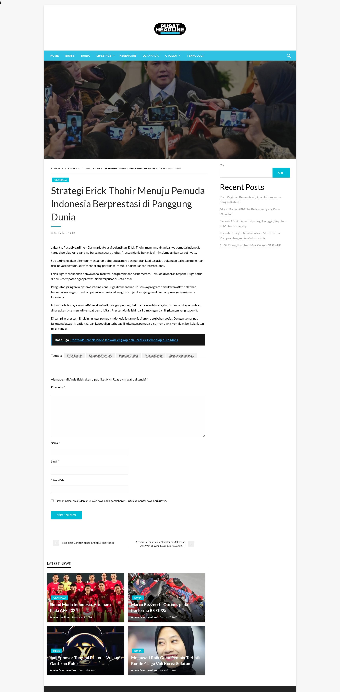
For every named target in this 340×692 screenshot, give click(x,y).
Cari (222, 165)
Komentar (58, 387)
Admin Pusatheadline (144, 617)
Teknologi (195, 55)
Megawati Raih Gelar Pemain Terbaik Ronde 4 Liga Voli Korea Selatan (165, 660)
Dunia (85, 55)
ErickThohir (74, 355)
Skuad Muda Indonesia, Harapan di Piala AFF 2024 (82, 607)
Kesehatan (127, 55)
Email (55, 461)
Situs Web (57, 480)
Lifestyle (103, 55)
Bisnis (69, 55)
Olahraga (151, 55)
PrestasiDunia (154, 355)
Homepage (57, 168)
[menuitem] (54, 56)
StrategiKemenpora (181, 355)
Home (54, 55)
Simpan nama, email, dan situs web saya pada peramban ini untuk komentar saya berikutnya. (111, 500)
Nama (55, 442)
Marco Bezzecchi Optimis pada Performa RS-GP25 (159, 607)
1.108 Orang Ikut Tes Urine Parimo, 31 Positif (250, 245)
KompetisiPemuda (100, 355)
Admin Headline (60, 617)
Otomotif (172, 55)
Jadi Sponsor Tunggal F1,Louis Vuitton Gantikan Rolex (85, 660)
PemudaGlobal (128, 355)
